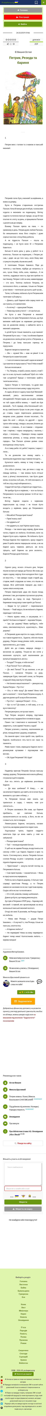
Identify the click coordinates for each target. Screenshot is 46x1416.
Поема (23, 1337)
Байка (23, 1288)
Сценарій (23, 1357)
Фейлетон (23, 1363)
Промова (23, 1340)
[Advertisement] (23, 173)
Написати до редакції (24, 1374)
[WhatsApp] (1, 1395)
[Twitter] (1, 1404)
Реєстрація (24, 17)
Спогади (23, 1353)
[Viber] (1, 1387)
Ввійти (24, 24)
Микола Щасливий (17, 1089)
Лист (23, 1307)
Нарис (23, 1314)
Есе (23, 1297)
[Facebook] (1, 1399)
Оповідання (14, 1117)
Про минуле (14, 1123)
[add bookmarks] (2, 1381)
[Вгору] (1, 1408)
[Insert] (17, 1196)
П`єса (23, 1327)
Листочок (23, 1284)
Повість (23, 1334)
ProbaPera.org (8, 2)
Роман (23, 1343)
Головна (24, 10)
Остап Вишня (15, 1083)
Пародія (23, 1330)
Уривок (23, 1360)
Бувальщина (23, 1291)
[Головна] (1, 1377)
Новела (23, 1317)
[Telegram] (1, 1391)
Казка (23, 1304)
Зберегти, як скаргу (23, 1209)
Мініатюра (23, 1311)
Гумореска (23, 1294)
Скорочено (23, 1350)
